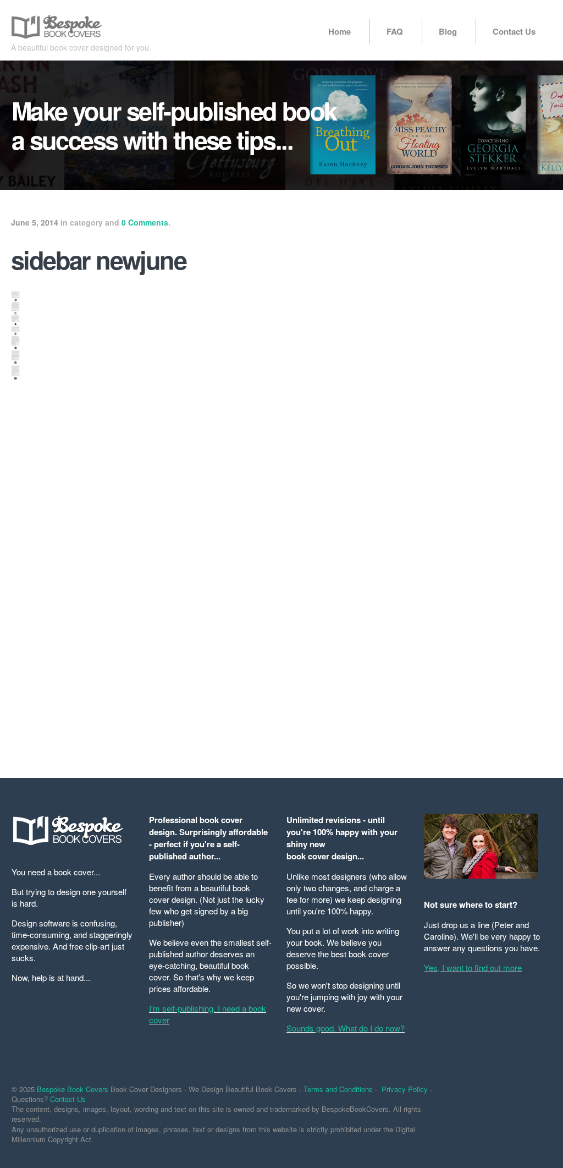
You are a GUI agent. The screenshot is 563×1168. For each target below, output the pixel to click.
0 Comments (145, 222)
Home (339, 31)
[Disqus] (195, 610)
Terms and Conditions (338, 1089)
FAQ (395, 31)
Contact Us (514, 31)
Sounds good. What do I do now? (345, 1028)
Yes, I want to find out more (473, 967)
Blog (448, 31)
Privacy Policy (405, 1089)
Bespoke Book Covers (72, 1089)
